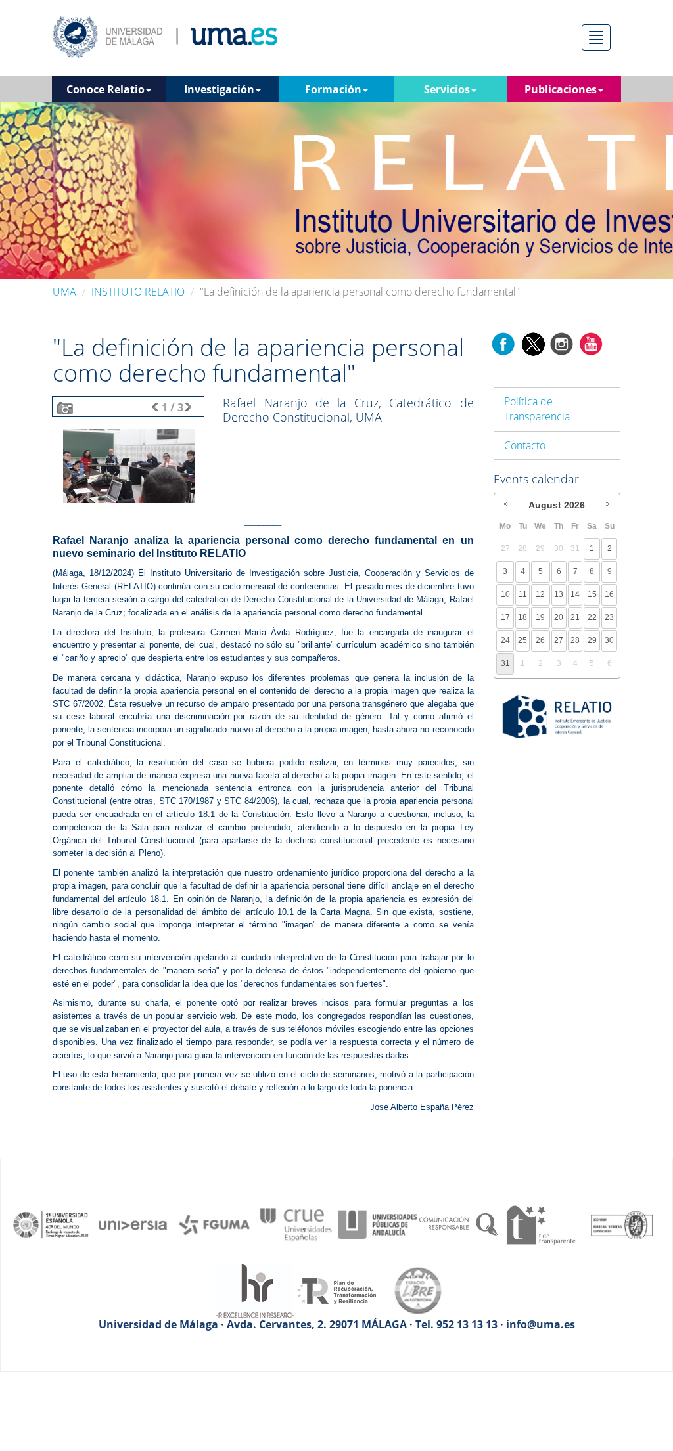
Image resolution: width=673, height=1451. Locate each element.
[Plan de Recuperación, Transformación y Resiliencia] (336, 1290)
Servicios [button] (447, 89)
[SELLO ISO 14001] (621, 1224)
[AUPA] (377, 1224)
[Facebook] (503, 343)
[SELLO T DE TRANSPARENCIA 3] (540, 1224)
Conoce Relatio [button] (105, 89)
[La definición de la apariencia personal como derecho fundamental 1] (129, 465)
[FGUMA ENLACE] (214, 1224)
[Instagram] (562, 343)
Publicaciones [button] (560, 89)
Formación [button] (333, 89)
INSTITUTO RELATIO (138, 291)
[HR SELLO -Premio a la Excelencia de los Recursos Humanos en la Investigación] (255, 1290)
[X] (532, 343)
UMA (64, 291)
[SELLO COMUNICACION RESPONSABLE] (458, 1224)
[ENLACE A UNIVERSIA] (132, 1224)
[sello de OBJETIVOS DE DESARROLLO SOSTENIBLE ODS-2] (51, 1224)
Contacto (524, 445)
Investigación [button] (219, 89)
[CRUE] (295, 1224)
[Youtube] (591, 343)
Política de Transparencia (537, 409)
